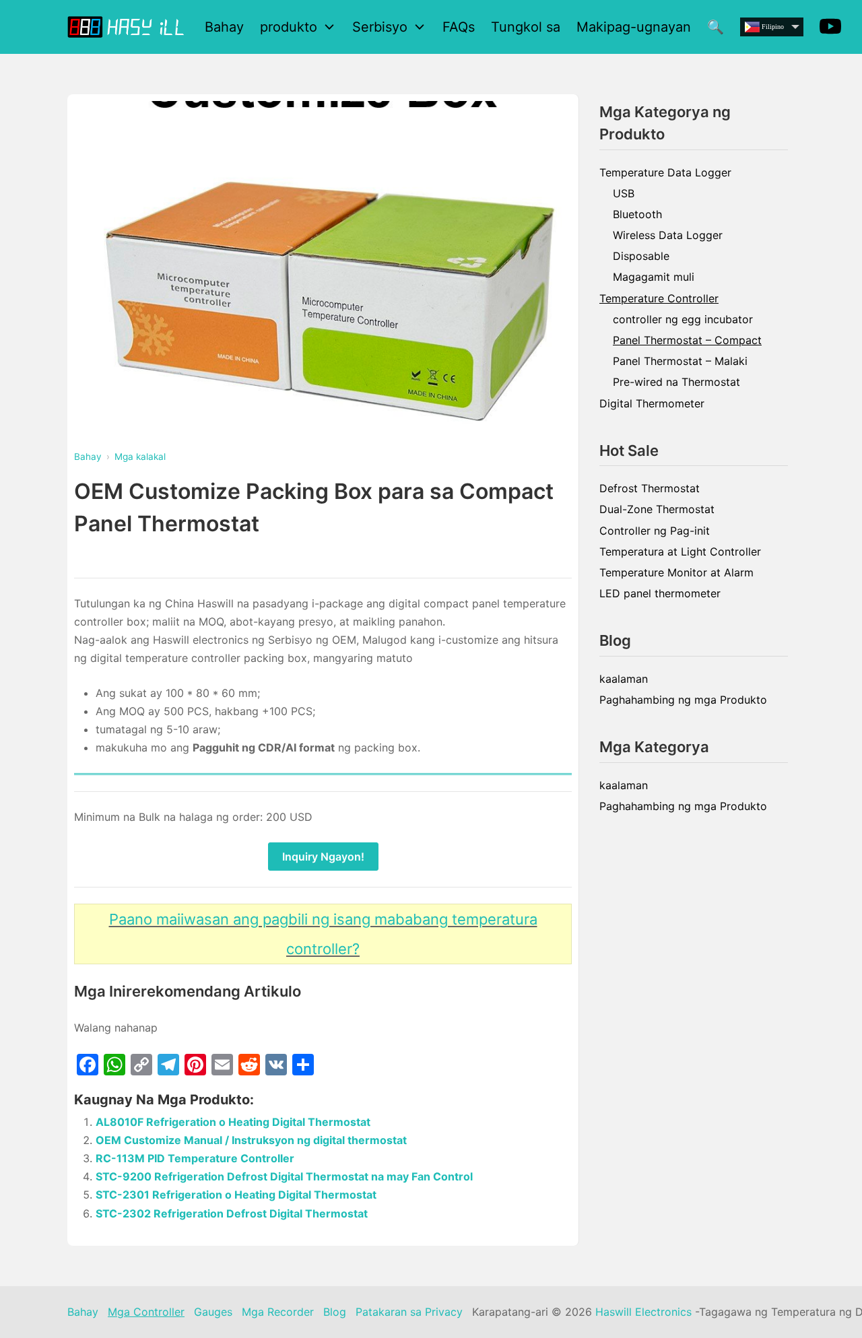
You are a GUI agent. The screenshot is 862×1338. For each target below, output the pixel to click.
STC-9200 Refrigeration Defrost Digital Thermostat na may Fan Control (284, 1176)
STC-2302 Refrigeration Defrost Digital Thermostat (232, 1213)
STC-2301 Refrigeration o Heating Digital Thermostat (236, 1194)
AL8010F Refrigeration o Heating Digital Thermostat (233, 1122)
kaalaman (623, 678)
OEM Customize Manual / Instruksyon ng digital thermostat (251, 1140)
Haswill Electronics (643, 1311)
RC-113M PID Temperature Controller (195, 1158)
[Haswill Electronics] (128, 26)
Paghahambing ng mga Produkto (683, 699)
